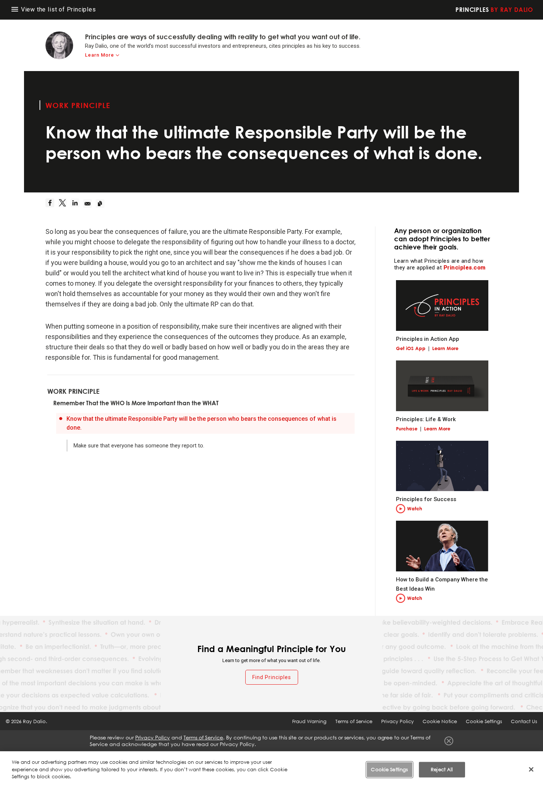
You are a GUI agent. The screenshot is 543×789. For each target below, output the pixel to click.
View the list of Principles (57, 9)
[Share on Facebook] (51, 203)
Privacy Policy (397, 721)
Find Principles (271, 677)
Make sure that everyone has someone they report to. (139, 445)
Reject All (442, 769)
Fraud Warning (309, 721)
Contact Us (524, 721)
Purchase (406, 429)
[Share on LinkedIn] (77, 203)
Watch (414, 508)
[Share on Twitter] (64, 203)
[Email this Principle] (89, 203)
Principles (494, 9)
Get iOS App (411, 348)
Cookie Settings (389, 769)
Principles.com (465, 267)
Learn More (99, 55)
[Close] (531, 769)
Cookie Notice (440, 721)
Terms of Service (353, 721)
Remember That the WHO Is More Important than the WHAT (136, 403)
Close (448, 740)
